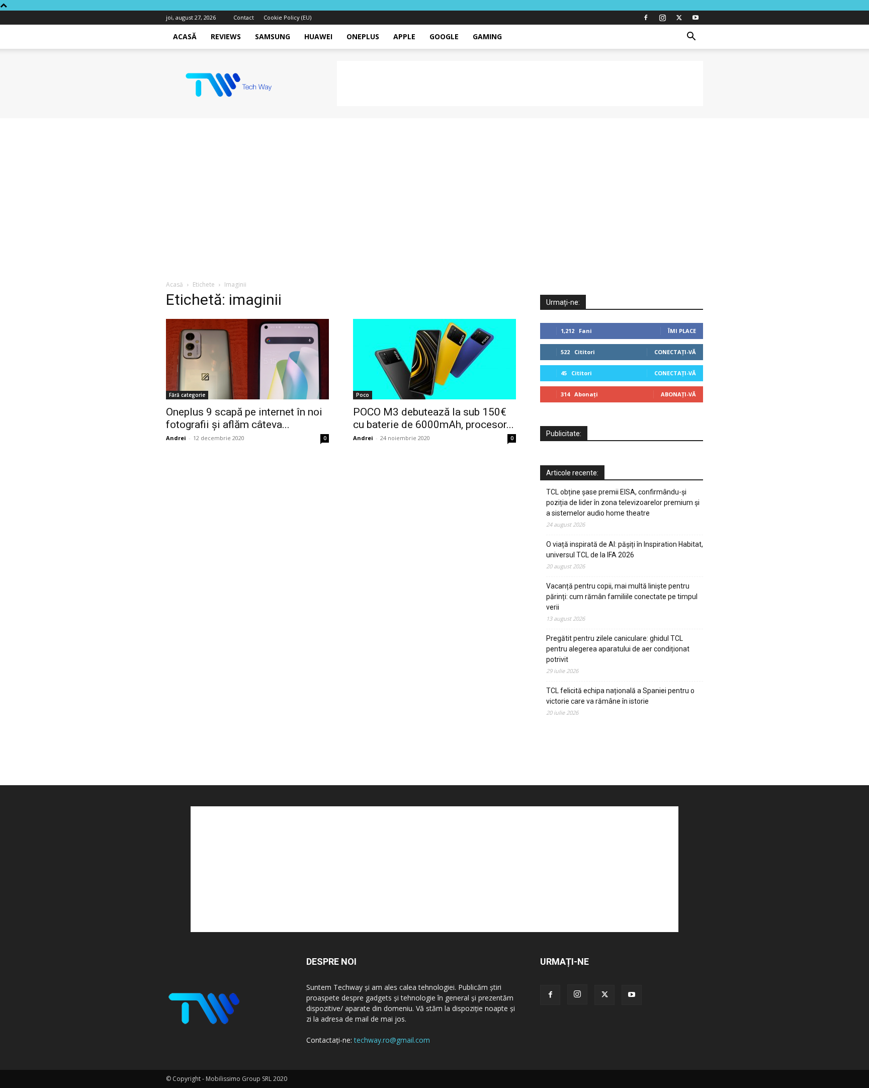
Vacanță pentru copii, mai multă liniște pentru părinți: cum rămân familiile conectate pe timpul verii (622, 596)
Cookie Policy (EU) (287, 17)
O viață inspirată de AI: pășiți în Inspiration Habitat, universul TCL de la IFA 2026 (624, 549)
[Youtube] (695, 18)
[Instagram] (662, 18)
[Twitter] (678, 18)
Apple (404, 36)
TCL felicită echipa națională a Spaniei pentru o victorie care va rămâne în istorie (620, 696)
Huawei (318, 36)
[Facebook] (645, 18)
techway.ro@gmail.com (392, 1040)
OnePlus (362, 36)
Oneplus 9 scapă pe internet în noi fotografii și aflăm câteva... (244, 418)
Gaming (487, 36)
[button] (691, 37)
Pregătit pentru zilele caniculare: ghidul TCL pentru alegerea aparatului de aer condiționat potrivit (617, 648)
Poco (362, 394)
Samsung (272, 36)
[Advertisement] (520, 83)
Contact (243, 17)
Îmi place (682, 330)
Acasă (185, 36)
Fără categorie (187, 394)
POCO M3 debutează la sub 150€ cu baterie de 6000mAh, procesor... (433, 418)
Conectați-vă (675, 352)
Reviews (226, 36)
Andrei (176, 438)
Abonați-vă (678, 394)
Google (444, 36)
